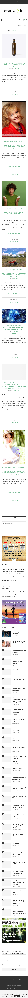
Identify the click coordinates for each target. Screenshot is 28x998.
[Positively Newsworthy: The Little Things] (6, 789)
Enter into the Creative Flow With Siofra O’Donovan (14, 472)
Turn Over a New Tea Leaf (18, 891)
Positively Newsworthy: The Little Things (19, 787)
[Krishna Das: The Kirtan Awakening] (6, 691)
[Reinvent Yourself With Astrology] (6, 653)
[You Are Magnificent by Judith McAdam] (6, 780)
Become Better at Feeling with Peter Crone (17, 826)
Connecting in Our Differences (17, 835)
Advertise (19, 985)
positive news (17, 140)
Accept (17, 996)
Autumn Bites (16, 843)
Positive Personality (19, 141)
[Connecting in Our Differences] (6, 836)
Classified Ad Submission (8, 987)
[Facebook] (10, 2)
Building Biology (17, 768)
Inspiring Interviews (9, 140)
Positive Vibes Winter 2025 (18, 815)
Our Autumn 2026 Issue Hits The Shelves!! (19, 642)
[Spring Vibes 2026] (6, 740)
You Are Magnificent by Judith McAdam (19, 778)
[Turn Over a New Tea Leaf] (6, 893)
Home (3, 25)
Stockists (14, 985)
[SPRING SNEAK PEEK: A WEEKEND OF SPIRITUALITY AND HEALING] (6, 759)
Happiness (12, 269)
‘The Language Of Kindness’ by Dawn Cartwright (17, 711)
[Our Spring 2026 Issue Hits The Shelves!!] (6, 750)
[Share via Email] (17, 94)
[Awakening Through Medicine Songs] (6, 874)
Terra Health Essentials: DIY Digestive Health (14, 213)
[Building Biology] (6, 771)
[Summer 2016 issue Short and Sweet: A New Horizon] (6, 902)
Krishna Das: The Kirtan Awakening (19, 689)
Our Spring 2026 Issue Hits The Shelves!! (18, 748)
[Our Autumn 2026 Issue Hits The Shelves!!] (6, 644)
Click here (16, 586)
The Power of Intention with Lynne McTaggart (19, 863)
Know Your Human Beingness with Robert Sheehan (19, 882)
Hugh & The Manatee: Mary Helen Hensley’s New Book (14, 146)
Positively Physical (18, 210)
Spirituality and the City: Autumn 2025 (18, 853)
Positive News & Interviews (14, 60)
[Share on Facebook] (12, 94)
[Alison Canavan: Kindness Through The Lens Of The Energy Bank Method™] (6, 700)
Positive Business (9, 210)
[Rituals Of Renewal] (6, 672)
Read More (23, 996)
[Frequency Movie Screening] (6, 634)
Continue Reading (14, 85)
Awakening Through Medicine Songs (18, 872)
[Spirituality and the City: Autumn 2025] (6, 855)
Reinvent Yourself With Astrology (19, 651)
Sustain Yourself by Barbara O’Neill (18, 806)
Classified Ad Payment (20, 987)
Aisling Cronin (16, 68)
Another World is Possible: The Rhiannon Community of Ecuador (14, 274)
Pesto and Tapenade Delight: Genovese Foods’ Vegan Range (14, 64)
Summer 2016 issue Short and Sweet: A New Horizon (18, 901)
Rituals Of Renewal (18, 670)
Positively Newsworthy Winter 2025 (19, 797)
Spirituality (18, 142)
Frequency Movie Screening (17, 632)
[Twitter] (12, 2)
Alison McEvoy (16, 216)
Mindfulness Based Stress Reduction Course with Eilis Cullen (19, 911)
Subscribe (8, 985)
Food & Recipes (5, 382)
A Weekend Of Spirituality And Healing (17, 661)
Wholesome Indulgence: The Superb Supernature (14, 387)
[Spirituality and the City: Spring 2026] (6, 722)
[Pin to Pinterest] (15, 94)
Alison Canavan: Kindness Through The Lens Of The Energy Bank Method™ (19, 700)
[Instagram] (14, 2)
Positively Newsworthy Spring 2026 (19, 729)
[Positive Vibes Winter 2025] (6, 817)
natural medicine (17, 208)
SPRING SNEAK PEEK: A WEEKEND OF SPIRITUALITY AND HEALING (19, 759)
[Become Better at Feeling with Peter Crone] (6, 827)
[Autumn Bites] (6, 846)
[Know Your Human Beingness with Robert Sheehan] (6, 883)
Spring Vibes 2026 (17, 738)
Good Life (5, 269)
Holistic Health (8, 208)
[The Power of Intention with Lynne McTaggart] (6, 864)
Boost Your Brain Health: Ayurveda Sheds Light (14, 328)
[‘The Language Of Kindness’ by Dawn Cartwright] (6, 712)
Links (8, 989)
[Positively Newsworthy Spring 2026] (6, 731)
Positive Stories (11, 142)
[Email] (17, 2)
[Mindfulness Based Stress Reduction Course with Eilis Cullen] (6, 912)
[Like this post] (10, 94)
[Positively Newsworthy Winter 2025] (6, 799)
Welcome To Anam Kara (18, 680)
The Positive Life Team (15, 989)
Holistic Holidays (19, 269)
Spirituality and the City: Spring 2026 (18, 720)
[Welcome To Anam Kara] (6, 681)
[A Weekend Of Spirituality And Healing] (6, 662)
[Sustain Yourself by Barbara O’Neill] (6, 808)
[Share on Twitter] (13, 94)
